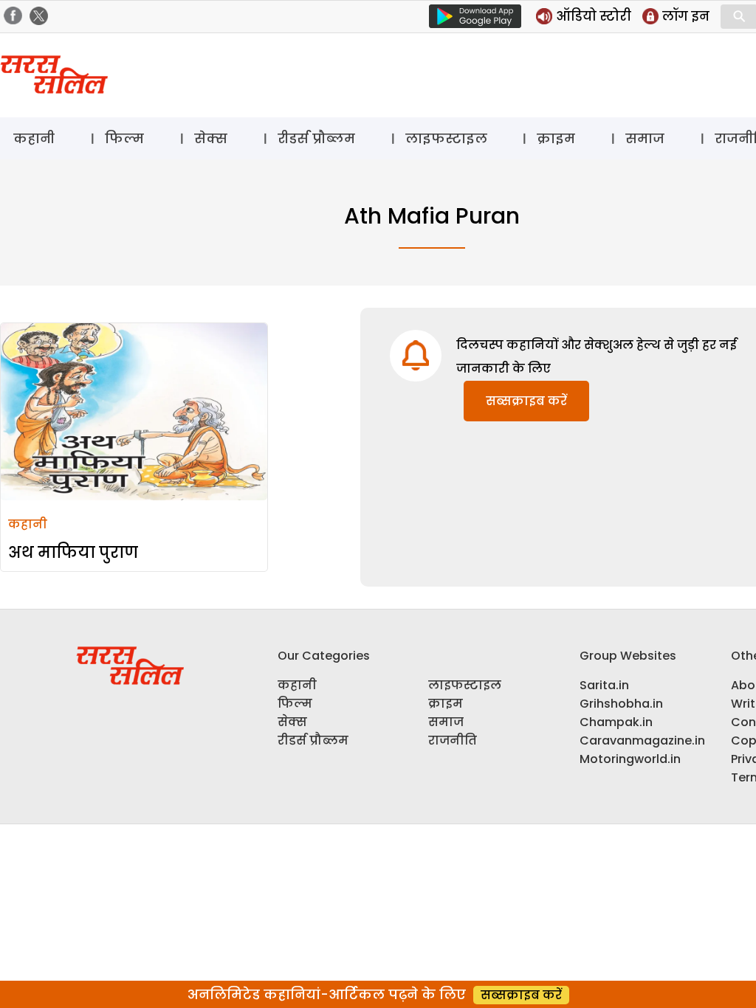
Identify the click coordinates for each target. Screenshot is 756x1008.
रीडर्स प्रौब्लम (316, 138)
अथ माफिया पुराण (73, 552)
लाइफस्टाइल (446, 138)
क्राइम (556, 138)
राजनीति (452, 740)
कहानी (34, 138)
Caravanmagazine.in (642, 740)
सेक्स (210, 138)
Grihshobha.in (621, 703)
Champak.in (616, 722)
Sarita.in (604, 685)
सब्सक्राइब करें (526, 401)
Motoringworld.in (630, 758)
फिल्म (124, 138)
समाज (644, 138)
